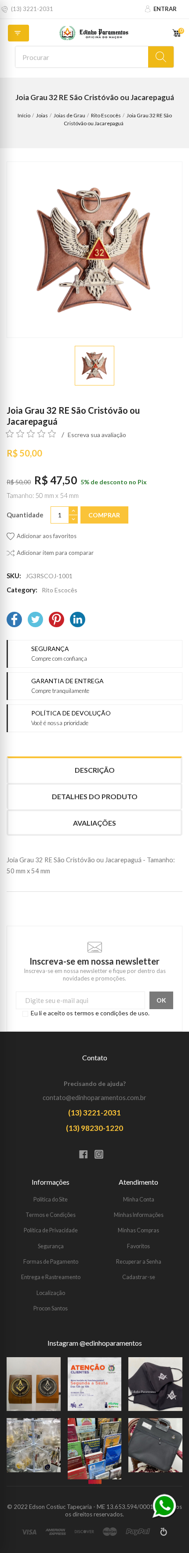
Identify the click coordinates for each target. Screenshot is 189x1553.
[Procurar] (161, 56)
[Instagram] (102, 1155)
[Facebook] (14, 620)
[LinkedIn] (77, 620)
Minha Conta (138, 1199)
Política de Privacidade (51, 1230)
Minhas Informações (139, 1215)
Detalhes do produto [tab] (95, 796)
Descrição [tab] (95, 770)
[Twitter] (35, 620)
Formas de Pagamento (50, 1261)
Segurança (51, 1246)
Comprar (104, 515)
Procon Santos (50, 1308)
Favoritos (138, 1246)
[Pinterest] (56, 620)
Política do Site (50, 1199)
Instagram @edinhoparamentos (94, 1343)
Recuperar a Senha (138, 1261)
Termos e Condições (50, 1215)
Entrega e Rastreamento (50, 1277)
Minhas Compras (138, 1230)
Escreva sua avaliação (97, 434)
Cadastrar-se (138, 1277)
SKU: (14, 576)
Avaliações (94, 823)
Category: (22, 590)
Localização (50, 1293)
